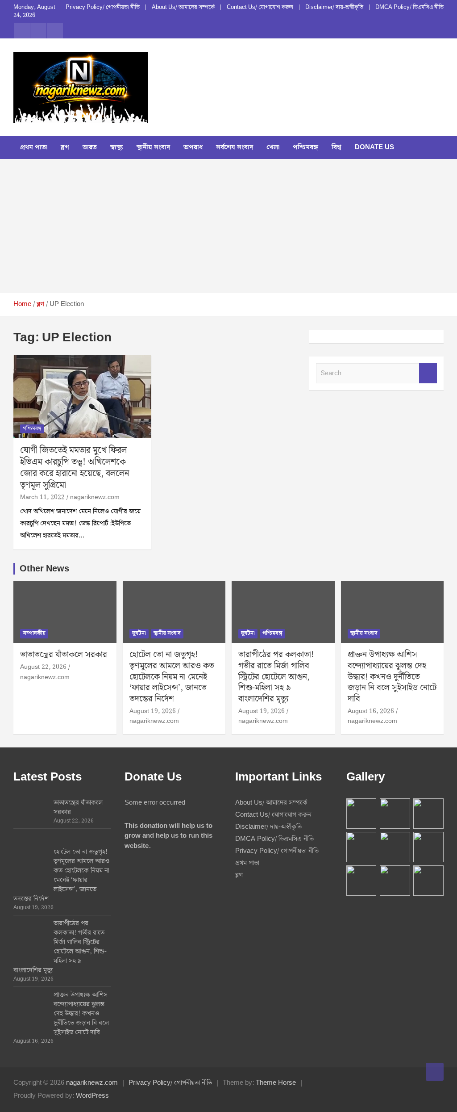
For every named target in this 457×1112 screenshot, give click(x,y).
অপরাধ (193, 147)
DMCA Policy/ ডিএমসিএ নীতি (409, 8)
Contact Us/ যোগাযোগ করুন (260, 8)
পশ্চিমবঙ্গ (305, 147)
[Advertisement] (228, 226)
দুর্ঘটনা (139, 633)
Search (428, 373)
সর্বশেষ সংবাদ (234, 147)
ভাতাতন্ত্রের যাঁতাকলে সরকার (63, 655)
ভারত (90, 147)
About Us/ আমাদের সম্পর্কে (183, 8)
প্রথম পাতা (33, 147)
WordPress (92, 1096)
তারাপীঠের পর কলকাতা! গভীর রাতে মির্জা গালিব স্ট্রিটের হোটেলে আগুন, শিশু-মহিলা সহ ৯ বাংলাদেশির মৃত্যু (276, 677)
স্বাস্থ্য (116, 147)
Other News (44, 569)
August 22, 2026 (43, 667)
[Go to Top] (435, 1072)
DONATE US (374, 147)
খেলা (272, 147)
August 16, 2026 (371, 711)
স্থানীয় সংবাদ (153, 147)
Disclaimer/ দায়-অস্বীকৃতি (334, 8)
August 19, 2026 (152, 711)
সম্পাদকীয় (34, 633)
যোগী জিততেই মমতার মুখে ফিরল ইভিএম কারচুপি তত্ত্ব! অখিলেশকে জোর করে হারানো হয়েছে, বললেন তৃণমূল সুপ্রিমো (74, 467)
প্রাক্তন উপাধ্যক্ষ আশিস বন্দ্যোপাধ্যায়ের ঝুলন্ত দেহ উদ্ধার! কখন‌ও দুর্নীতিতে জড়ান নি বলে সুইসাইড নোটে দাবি (392, 677)
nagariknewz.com (95, 497)
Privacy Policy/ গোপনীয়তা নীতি (103, 8)
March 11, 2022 (42, 497)
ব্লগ (65, 147)
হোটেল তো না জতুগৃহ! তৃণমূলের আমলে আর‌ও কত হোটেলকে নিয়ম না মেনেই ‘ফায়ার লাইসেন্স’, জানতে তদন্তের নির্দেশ (171, 677)
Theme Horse (276, 1083)
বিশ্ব (336, 147)
